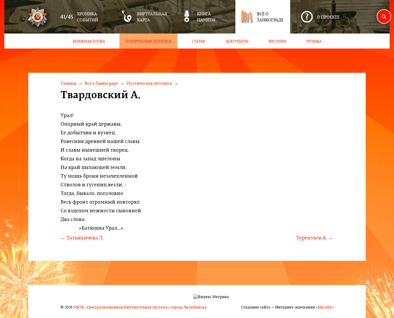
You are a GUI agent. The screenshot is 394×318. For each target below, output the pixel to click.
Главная (68, 83)
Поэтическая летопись (149, 83)
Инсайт (325, 307)
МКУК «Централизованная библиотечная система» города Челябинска (140, 307)
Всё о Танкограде (101, 83)
